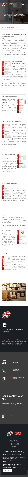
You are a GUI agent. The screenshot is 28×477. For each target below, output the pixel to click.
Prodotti (8, 27)
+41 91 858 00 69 (14, 443)
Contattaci (13, 416)
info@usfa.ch (14, 446)
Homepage (4, 27)
